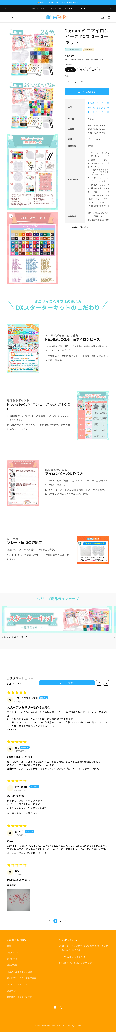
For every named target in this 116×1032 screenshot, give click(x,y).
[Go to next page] (66, 921)
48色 (82, 69)
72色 (94, 69)
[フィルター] (99, 683)
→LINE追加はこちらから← (73, 956)
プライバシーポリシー (17, 984)
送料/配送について (15, 965)
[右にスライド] (64, 646)
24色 (70, 69)
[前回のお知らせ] (5, 8)
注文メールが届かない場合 (19, 971)
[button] (6, 17)
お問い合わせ (13, 952)
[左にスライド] (52, 646)
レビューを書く (67, 683)
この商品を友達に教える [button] (79, 227)
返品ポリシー (13, 990)
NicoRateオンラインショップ (53, 1025)
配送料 (73, 59)
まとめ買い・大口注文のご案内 (21, 978)
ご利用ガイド (13, 958)
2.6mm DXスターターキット (17, 636)
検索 (9, 946)
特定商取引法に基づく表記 (19, 997)
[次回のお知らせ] (110, 8)
